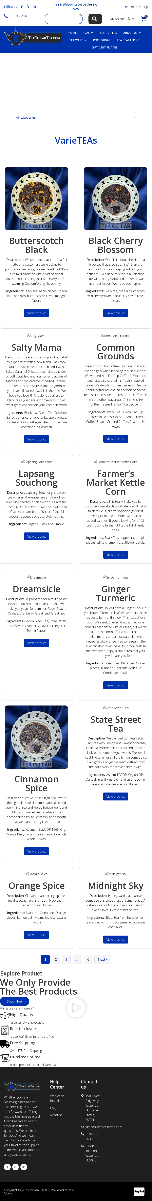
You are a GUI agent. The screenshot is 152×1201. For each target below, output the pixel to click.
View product (36, 313)
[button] (76, 1008)
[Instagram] (23, 1167)
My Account (117, 19)
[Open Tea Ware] (85, 40)
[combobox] (64, 19)
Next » (103, 959)
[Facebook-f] (7, 1167)
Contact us (89, 1084)
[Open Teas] (92, 33)
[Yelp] (15, 1167)
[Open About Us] (139, 33)
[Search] (95, 19)
